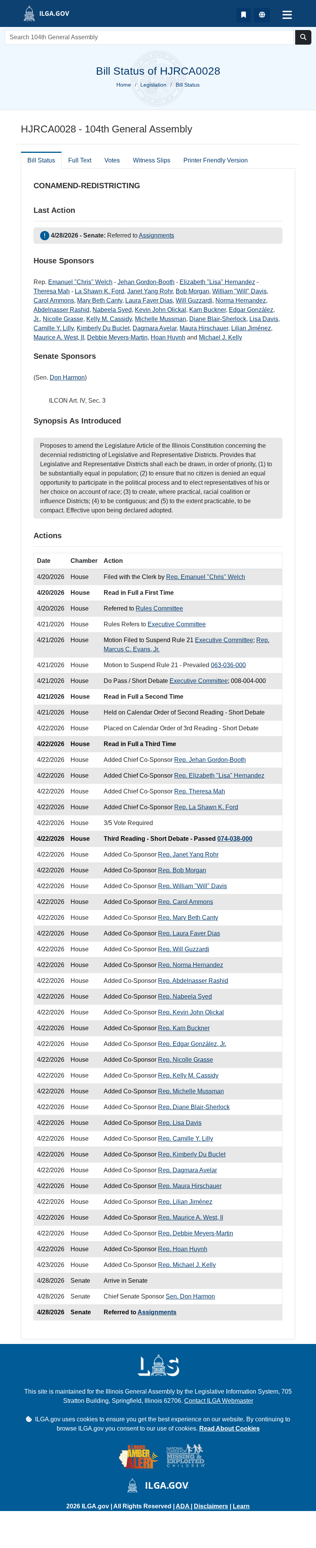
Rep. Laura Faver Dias (189, 933)
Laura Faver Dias (149, 300)
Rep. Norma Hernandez (190, 965)
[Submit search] (303, 37)
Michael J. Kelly (220, 337)
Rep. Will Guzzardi (183, 949)
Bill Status (41, 160)
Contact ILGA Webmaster (218, 1400)
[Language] (262, 15)
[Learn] (243, 15)
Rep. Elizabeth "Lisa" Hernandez (219, 775)
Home (123, 85)
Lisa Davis (263, 319)
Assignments (156, 235)
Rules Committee (159, 608)
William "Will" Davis (239, 291)
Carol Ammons (54, 300)
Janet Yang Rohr (150, 291)
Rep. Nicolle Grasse (185, 1059)
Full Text (79, 160)
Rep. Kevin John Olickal (191, 1012)
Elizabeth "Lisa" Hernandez (217, 282)
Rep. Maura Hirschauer (190, 1186)
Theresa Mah (52, 291)
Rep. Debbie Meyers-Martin (195, 1233)
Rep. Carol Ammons (185, 902)
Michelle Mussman (160, 319)
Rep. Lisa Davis (180, 1123)
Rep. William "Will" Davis (192, 886)
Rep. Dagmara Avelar (187, 1170)
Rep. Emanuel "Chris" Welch (205, 577)
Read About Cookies (229, 1428)
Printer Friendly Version (215, 160)
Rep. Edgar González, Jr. (192, 1044)
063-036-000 (228, 665)
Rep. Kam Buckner (184, 1028)
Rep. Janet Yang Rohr (188, 854)
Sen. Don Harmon (190, 1296)
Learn (241, 1506)
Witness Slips (151, 160)
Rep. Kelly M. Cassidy (188, 1075)
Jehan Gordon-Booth (146, 282)
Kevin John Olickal (160, 309)
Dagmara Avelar (154, 328)
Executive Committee (177, 624)
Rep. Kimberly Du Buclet (191, 1154)
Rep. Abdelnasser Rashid (193, 980)
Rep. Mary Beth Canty (188, 917)
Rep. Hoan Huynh (182, 1249)
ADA (183, 1506)
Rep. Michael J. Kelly (187, 1265)
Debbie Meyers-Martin (117, 337)
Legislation (153, 85)
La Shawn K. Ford (99, 291)
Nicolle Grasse (63, 319)
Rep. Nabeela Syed (185, 996)
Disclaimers (211, 1506)
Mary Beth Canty (99, 300)
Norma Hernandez (240, 300)
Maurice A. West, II (59, 337)
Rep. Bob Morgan (182, 870)
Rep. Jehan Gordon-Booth (210, 759)
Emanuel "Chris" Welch (80, 282)
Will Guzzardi (194, 300)
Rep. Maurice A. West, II (190, 1217)
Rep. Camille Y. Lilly (185, 1138)
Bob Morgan (192, 291)
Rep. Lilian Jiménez (185, 1201)
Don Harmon (67, 377)
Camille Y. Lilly (54, 328)
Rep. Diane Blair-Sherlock (194, 1107)
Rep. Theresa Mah (199, 791)
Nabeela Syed (112, 309)
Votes (112, 160)
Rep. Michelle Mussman (191, 1091)
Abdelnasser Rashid (61, 309)
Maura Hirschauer (204, 328)
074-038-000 (234, 838)
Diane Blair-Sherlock (217, 319)
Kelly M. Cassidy (109, 319)
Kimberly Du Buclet (103, 328)
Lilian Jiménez (251, 328)
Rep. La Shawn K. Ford (206, 807)
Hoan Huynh (168, 337)
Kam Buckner (207, 309)
